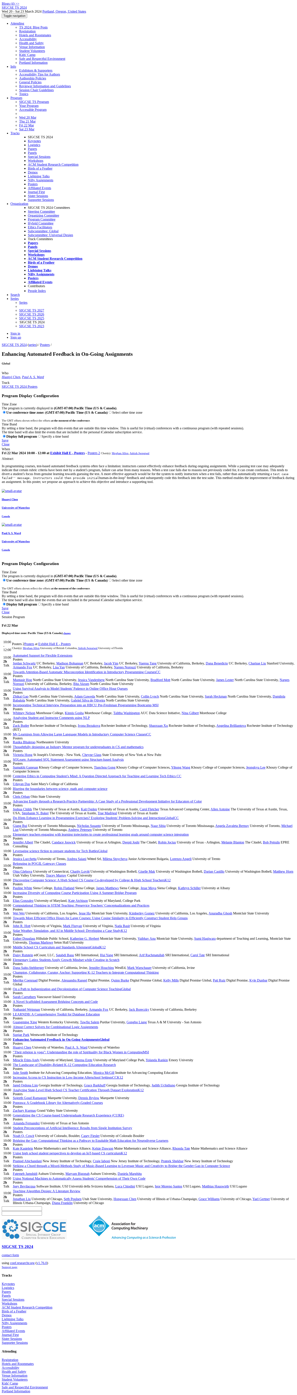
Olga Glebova (22, 871)
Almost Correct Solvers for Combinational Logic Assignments (55, 1027)
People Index (37, 291)
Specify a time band (55, 436)
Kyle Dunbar (258, 980)
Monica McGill (103, 1073)
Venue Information (32, 47)
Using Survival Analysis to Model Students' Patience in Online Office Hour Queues (70, 688)
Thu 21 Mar (27, 121)
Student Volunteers (32, 51)
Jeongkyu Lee (255, 767)
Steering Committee (41, 211)
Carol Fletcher (149, 809)
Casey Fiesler (90, 1136)
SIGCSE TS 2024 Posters (19, 386)
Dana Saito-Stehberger (28, 968)
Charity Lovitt (80, 871)
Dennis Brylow (88, 1098)
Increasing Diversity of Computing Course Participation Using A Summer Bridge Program (75, 893)
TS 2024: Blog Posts (33, 27)
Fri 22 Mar (26, 125)
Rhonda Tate (181, 1148)
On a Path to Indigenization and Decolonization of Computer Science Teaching (72, 989)
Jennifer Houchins (101, 968)
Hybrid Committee (40, 223)
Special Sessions (39, 157)
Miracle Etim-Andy (26, 1060)
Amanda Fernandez (26, 1123)
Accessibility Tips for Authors (39, 74)
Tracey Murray (56, 875)
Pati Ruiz (219, 980)
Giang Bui (20, 826)
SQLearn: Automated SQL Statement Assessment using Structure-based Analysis (68, 759)
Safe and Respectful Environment (42, 59)
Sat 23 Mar (26, 129)
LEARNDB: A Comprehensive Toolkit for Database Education (56, 1014)
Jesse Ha (85, 913)
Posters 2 (94, 453)
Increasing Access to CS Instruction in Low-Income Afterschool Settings (68, 1077)
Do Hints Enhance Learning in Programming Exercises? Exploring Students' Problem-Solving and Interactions (96, 818)
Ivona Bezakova (89, 725)
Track (6, 383)
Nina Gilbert (190, 713)
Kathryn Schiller (189, 888)
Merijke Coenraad (25, 980)
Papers (32, 149)
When (6, 449)
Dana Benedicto (217, 663)
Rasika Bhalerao (24, 742)
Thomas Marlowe (41, 942)
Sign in (15, 333)
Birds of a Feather (40, 168)
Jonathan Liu (22, 1199)
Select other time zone (127, 412)
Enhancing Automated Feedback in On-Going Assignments (61, 1039)
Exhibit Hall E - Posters (67, 453)
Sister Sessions (38, 196)
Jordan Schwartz (24, 663)
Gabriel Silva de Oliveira (88, 700)
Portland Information (33, 62)
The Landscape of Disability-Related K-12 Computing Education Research (64, 1065)
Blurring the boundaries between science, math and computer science (60, 789)
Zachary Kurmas (24, 1110)
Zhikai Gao (20, 696)
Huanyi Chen (11, 377)
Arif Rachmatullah (151, 955)
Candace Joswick (64, 842)
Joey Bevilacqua (24, 1186)
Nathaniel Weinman (26, 1009)
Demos (33, 172)
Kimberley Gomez (142, 913)
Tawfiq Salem (89, 1022)
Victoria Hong (22, 755)
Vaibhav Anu (147, 938)
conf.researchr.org (22, 1263)
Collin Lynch (150, 696)
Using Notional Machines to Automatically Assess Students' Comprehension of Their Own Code (79, 1178)
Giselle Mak (146, 871)
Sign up (15, 337)
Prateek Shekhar (172, 1161)
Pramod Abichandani (27, 1161)
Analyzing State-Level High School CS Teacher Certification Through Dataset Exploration (78, 1090)
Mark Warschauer (139, 968)
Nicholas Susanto (89, 826)
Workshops (35, 160)
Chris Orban (21, 796)
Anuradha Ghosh (220, 913)
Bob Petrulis (271, 842)
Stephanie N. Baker (35, 813)
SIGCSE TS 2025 (31, 318)
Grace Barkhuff (94, 1085)
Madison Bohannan (69, 663)
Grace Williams (209, 1199)
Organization (19, 204)
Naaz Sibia (158, 826)
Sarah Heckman (216, 696)
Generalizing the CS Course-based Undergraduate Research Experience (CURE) (68, 1115)
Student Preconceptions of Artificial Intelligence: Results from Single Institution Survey (72, 1128)
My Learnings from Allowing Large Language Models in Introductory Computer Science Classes (82, 734)
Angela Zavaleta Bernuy (232, 826)
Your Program (28, 106)
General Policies (30, 82)
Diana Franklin (62, 1203)
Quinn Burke (120, 980)
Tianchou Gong (104, 767)
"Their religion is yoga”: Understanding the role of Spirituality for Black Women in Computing (81, 1052)
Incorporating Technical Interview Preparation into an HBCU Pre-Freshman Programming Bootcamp (86, 705)
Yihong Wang (180, 767)
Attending (17, 23)
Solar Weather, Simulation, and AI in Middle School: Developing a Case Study (70, 931)
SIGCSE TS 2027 (31, 310)
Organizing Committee (43, 215)
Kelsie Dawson (102, 1148)
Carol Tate (197, 955)
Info (13, 66)
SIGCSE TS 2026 (31, 314)
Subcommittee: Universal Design (50, 235)
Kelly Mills (171, 980)
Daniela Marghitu (130, 1174)
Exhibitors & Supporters (35, 70)
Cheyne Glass (91, 755)
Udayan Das (21, 784)
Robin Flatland (64, 888)
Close (6, 444)
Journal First (36, 192)
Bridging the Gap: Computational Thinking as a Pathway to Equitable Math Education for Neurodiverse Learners (90, 1140)
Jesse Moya (148, 888)
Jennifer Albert (23, 842)
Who (5, 373)
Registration (27, 31)
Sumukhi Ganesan (25, 767)
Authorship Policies (32, 78)
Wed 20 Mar (27, 117)
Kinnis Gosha (74, 713)
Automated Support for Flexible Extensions (42, 655)
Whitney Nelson (24, 713)
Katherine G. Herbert (84, 938)
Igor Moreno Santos (168, 1186)
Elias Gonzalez (23, 900)
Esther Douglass (24, 938)
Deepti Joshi (130, 842)
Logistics (34, 145)
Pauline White (22, 888)
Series (23, 302)
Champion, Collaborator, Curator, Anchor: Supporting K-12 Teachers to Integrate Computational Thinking (86, 972)
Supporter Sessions (41, 200)
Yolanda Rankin (157, 1060)
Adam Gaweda (84, 696)
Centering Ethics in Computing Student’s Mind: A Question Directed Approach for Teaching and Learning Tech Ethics (97, 776)
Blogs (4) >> (10, 3)
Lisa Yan (59, 667)
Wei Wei (19, 913)
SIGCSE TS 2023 (31, 326)
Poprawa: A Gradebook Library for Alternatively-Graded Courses (58, 1103)
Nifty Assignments (40, 180)
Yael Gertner (261, 1199)
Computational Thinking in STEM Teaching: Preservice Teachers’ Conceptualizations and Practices (81, 905)
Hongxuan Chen (124, 1199)
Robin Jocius (167, 842)
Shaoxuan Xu (158, 725)
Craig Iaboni (101, 1161)
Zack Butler (21, 725)
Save (5, 440)
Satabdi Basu (65, 955)
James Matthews (107, 888)
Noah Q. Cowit (23, 1136)
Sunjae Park (21, 1035)
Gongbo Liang (137, 1022)
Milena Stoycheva (115, 859)
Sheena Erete (83, 1060)
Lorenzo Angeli (181, 859)
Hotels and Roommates (35, 35)
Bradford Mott (160, 680)
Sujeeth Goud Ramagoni (30, 1098)
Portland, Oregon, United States (64, 11)
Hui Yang (106, 955)
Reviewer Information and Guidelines (45, 86)
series (32, 345)
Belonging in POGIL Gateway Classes (39, 863)
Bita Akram (81, 684)
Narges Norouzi (125, 667)
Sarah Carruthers (24, 997)
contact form (10, 1255)
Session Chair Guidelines (36, 90)
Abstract (7, 459)
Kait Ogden (89, 809)
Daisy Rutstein (23, 955)
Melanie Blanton (232, 842)
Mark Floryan (72, 926)
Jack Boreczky (139, 1009)
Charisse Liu (257, 663)
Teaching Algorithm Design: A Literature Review (46, 1191)
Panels (32, 153)
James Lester (225, 680)
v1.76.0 (42, 1263)
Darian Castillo (214, 871)
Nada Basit (122, 926)
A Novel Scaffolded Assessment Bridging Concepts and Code (55, 1002)
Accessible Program (33, 109)
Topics (23, 94)
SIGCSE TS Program (34, 102)
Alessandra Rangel (74, 980)
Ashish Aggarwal (139, 453)
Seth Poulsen (73, 1199)
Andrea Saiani (76, 859)
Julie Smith (20, 1073)
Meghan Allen (120, 453)
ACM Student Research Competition (53, 164)
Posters (33, 184)
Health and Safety (31, 43)
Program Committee (41, 219)
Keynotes (34, 141)
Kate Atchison (78, 900)
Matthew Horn (283, 871)
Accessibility (28, 39)
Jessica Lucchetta (25, 859)
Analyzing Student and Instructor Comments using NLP (51, 718)
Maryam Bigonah (77, 1174)
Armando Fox (22, 667)
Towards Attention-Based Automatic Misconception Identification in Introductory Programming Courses (86, 672)
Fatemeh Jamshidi (25, 1174)
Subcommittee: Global (43, 231)
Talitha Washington (126, 713)
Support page (9, 1267)
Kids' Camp (27, 55)
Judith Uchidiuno (163, 1085)
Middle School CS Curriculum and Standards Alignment (59, 947)
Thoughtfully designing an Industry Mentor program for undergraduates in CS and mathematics (78, 747)
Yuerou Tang (148, 663)
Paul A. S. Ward (33, 377)
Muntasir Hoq (22, 680)
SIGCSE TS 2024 (14, 345)
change (67, 633)
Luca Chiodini (125, 1186)
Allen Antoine (220, 809)
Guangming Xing (25, 1022)
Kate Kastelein (23, 1148)
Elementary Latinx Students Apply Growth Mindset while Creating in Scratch (66, 960)
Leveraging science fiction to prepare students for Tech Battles (60, 851)
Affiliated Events (39, 188)
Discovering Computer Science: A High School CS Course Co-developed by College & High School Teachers (92, 880)
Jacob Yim (111, 663)
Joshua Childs (22, 809)
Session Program (13, 617)
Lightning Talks (39, 176)
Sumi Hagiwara (205, 938)
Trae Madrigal (107, 813)
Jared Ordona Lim (25, 1085)
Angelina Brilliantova (231, 725)
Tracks (15, 133)
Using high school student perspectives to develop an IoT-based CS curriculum (70, 1153)
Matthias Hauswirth (215, 1186)
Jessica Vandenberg (91, 680)
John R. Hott (21, 926)
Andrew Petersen (80, 830)
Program (16, 98)
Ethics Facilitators (40, 227)
